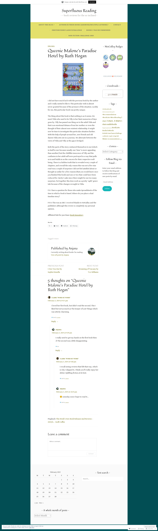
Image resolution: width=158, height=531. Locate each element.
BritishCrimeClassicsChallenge (112, 133)
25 (37, 497)
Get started (92, 2)
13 (49, 488)
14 (55, 488)
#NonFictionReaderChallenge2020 (108, 111)
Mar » (41, 503)
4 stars (56, 239)
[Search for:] (103, 479)
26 (43, 497)
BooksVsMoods (108, 130)
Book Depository (76, 215)
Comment (91, 453)
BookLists (116, 128)
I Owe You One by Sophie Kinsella (56, 269)
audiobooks (112, 124)
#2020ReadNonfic (107, 109)
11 (37, 488)
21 (55, 492)
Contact (117, 25)
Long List (116, 136)
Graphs (110, 136)
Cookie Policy (31, 527)
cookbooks (105, 136)
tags (121, 139)
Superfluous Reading (79, 10)
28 (55, 497)
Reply (53, 321)
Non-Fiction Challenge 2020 (81, 36)
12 (43, 488)
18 (37, 492)
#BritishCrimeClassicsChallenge (67, 30)
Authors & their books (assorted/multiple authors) (83, 25)
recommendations (113, 139)
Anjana (58, 330)
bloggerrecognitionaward (107, 127)
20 (49, 492)
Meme (104, 139)
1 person (58, 317)
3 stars (110, 121)
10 (73, 484)
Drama (51, 46)
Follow (107, 189)
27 (49, 497)
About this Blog (46, 25)
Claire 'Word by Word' (60, 298)
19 (43, 492)
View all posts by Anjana (60, 255)
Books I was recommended (98, 30)
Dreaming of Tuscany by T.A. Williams (88, 269)
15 (61, 488)
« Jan (36, 503)
